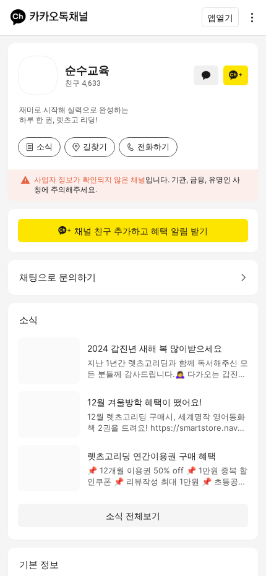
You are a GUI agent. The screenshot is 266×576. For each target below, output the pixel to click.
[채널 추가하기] (235, 75)
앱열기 (220, 17)
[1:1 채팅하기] (206, 75)
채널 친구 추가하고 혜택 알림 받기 (141, 231)
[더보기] (248, 17)
